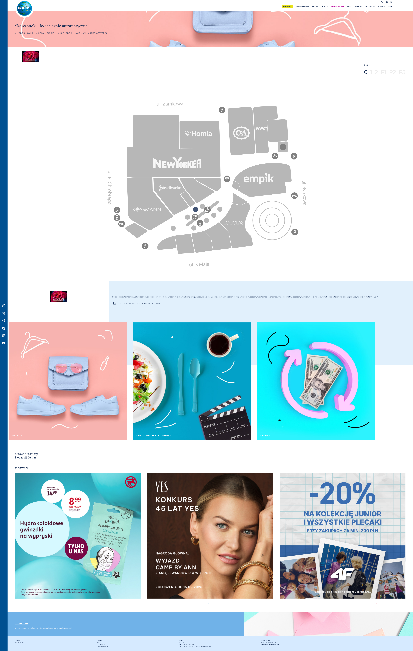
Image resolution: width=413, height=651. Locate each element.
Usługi (51, 33)
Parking (100, 642)
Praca (181, 640)
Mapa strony (265, 640)
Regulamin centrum (186, 644)
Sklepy (349, 6)
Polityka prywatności (269, 642)
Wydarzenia (358, 6)
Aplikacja (315, 6)
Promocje (325, 6)
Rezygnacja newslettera (270, 644)
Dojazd (99, 640)
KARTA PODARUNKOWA (302, 6)
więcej (78, 545)
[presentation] (376, 603)
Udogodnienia (369, 6)
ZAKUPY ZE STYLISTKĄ (337, 6)
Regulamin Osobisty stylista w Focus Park (195, 646)
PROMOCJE (21, 468)
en (391, 2)
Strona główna (24, 33)
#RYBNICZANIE (287, 6)
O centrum (381, 6)
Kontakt (390, 6)
